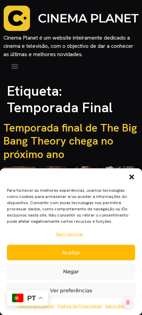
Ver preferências (71, 290)
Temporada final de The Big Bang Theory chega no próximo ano (70, 140)
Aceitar (71, 252)
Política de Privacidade (80, 306)
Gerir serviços (69, 234)
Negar (71, 271)
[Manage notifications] (127, 302)
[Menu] (15, 66)
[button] (131, 177)
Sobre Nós (115, 306)
